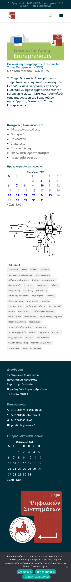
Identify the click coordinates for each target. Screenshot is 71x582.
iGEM (24, 269)
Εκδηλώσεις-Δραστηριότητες (30, 153)
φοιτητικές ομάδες (32, 347)
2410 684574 (34, 3)
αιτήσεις (45, 269)
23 (33, 195)
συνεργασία (43, 337)
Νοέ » (19, 204)
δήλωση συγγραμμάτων (44, 280)
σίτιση (32, 332)
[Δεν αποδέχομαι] (66, 567)
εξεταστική (41, 290)
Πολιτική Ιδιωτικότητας (36, 576)
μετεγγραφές (55, 306)
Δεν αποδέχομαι (46, 571)
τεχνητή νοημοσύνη (41, 342)
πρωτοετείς (40, 327)
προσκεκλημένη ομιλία (19, 327)
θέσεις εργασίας (16, 301)
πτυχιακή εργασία (17, 332)
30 (33, 200)
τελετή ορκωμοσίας (18, 342)
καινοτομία (32, 301)
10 (42, 185)
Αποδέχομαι (25, 571)
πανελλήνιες (14, 316)
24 (42, 195)
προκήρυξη (34, 321)
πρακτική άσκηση (17, 321)
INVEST (33, 269)
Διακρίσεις (18, 143)
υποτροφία (13, 347)
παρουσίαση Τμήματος (51, 316)
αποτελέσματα (43, 274)
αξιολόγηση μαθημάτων (20, 274)
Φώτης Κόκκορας (22, 70)
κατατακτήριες (15, 306)
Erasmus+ (13, 269)
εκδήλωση (42, 285)
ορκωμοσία (23, 311)
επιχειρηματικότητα (18, 295)
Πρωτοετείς (18, 139)
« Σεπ (10, 204)
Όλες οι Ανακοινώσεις (25, 129)
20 (9, 195)
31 (42, 200)
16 (33, 190)
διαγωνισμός (14, 285)
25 (50, 195)
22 (25, 195)
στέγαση (56, 332)
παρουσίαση (30, 316)
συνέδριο (29, 337)
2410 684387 (18, 415)
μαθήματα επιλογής (36, 306)
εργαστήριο (37, 295)
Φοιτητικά (17, 134)
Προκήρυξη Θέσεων (24, 158)
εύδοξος (50, 295)
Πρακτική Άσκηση (22, 148)
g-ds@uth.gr (18, 425)
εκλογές (55, 285)
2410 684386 (18, 420)
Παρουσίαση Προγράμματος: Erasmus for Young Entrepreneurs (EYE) (33, 65)
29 (25, 200)
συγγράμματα (15, 337)
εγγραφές (29, 285)
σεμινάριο (44, 332)
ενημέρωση (14, 290)
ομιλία (11, 311)
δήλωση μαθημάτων (18, 280)
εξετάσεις (28, 290)
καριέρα (45, 301)
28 (17, 200)
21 (17, 195)
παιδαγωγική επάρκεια (44, 311)
